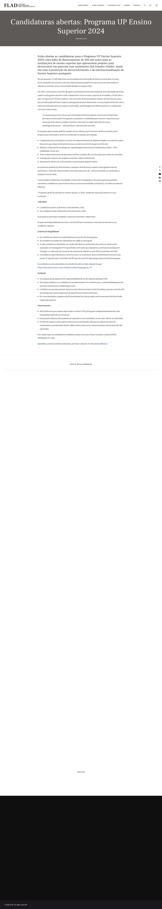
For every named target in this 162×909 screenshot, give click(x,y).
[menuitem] (83, 5)
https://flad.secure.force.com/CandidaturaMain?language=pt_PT (65, 267)
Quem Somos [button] (83, 5)
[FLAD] (19, 5)
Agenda (127, 5)
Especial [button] (136, 5)
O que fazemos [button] (98, 5)
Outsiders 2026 (114, 5)
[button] (157, 5)
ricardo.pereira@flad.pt (97, 343)
